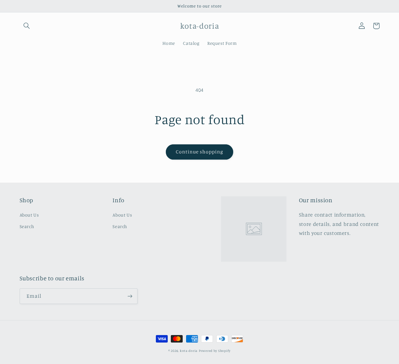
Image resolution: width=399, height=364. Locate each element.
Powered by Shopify (215, 350)
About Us (29, 214)
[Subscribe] (130, 296)
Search (27, 226)
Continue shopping (200, 152)
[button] (27, 26)
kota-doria (189, 350)
